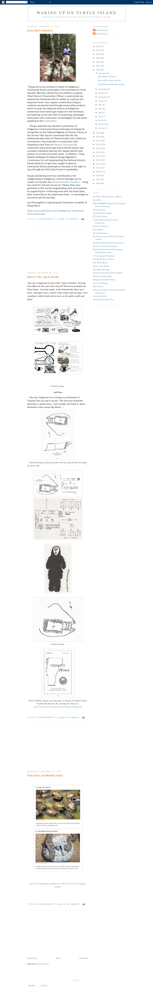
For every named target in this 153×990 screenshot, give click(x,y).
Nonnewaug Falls (100, 296)
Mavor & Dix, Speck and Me (43, 277)
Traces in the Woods (101, 266)
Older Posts (83, 958)
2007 (98, 179)
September (102, 97)
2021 (98, 65)
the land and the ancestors (66, 182)
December (102, 73)
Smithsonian (50, 121)
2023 (98, 58)
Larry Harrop (98, 229)
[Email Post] (82, 219)
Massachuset (98, 286)
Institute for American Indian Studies (108, 272)
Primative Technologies (102, 276)
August (101, 100)
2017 (98, 140)
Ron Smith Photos (100, 262)
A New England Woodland (103, 255)
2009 (98, 171)
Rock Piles (97, 200)
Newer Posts (32, 958)
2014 (98, 152)
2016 (98, 144)
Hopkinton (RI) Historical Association (108, 242)
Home (58, 958)
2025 (98, 50)
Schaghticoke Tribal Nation (104, 279)
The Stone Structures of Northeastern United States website (108, 251)
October (101, 93)
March (101, 120)
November (102, 89)
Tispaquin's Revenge (101, 269)
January (101, 128)
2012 (98, 160)
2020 (98, 69)
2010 (98, 167)
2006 (98, 183)
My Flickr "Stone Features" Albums (107, 196)
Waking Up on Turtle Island (77, 12)
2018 (98, 136)
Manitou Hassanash (63, 145)
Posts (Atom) (43, 963)
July (100, 104)
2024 (98, 54)
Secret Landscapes (100, 233)
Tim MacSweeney (101, 30)
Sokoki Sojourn (99, 209)
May (100, 112)
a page (43, 985)
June (100, 108)
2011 (98, 164)
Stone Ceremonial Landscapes (105, 246)
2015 (98, 148)
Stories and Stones (100, 226)
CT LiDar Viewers (100, 216)
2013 (98, 156)
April (100, 116)
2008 (98, 175)
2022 (98, 62)
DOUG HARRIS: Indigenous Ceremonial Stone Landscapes (109, 205)
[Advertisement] (57, 249)
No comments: (73, 219)
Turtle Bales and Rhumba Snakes (45, 775)
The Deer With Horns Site (103, 299)
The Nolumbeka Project (102, 213)
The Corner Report (100, 283)
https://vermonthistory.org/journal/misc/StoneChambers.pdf (58, 706)
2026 (98, 46)
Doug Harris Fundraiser (40, 30)
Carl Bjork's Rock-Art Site (103, 259)
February (102, 124)
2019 (98, 132)
